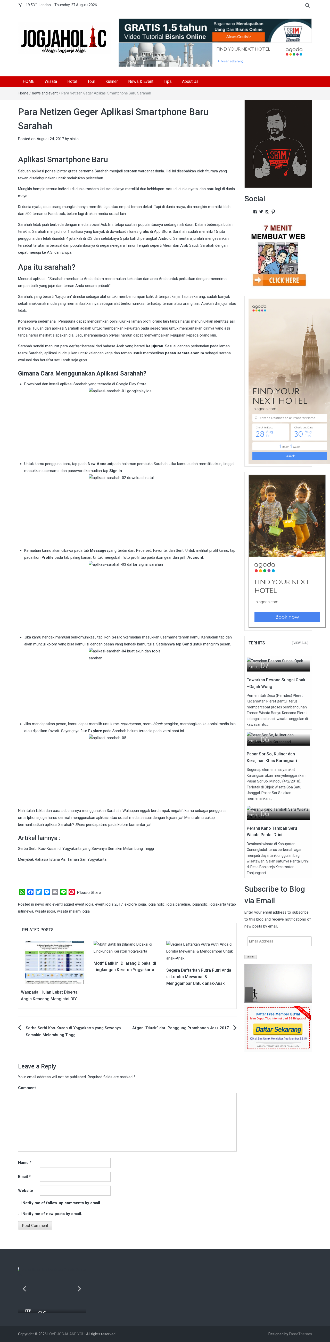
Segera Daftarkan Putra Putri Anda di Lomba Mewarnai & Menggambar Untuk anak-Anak (198, 977)
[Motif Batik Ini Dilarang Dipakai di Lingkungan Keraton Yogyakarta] (127, 947)
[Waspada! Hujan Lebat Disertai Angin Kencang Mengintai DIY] (54, 962)
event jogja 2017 (109, 904)
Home (23, 93)
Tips (168, 81)
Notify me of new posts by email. (52, 1213)
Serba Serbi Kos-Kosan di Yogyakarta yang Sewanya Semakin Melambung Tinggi (86, 848)
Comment (27, 1087)
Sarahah (80, 384)
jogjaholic (200, 904)
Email (24, 1176)
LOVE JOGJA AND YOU (66, 1334)
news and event (45, 93)
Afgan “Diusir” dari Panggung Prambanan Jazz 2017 (180, 1028)
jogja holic (156, 904)
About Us (190, 81)
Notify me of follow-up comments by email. (61, 1203)
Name (24, 1162)
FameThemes (300, 1334)
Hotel (72, 81)
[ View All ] (300, 643)
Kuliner (111, 81)
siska (74, 139)
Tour (91, 81)
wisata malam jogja (73, 911)
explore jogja (135, 904)
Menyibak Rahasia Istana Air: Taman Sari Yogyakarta (62, 859)
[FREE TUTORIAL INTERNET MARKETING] (215, 30)
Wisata (51, 81)
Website (25, 1190)
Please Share (89, 892)
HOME (28, 81)
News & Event (140, 81)
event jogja (84, 904)
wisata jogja (45, 911)
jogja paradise (178, 904)
